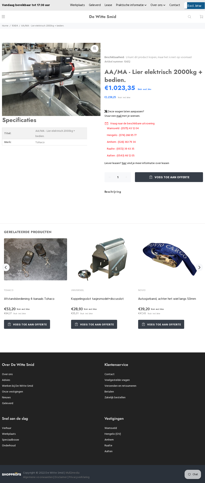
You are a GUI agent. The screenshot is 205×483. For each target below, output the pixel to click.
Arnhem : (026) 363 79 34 (121, 142)
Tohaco (8, 290)
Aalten (109, 451)
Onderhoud (9, 445)
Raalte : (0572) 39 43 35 (120, 149)
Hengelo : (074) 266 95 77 (122, 135)
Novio (142, 290)
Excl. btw (194, 6)
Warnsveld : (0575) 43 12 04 (123, 128)
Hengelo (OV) (113, 434)
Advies (6, 380)
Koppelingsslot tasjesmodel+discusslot (97, 299)
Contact (174, 5)
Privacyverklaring (79, 477)
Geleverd (95, 5)
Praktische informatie (130, 5)
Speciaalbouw (10, 440)
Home (5, 26)
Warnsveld (111, 428)
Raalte (108, 445)
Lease (108, 5)
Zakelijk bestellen (115, 397)
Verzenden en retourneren (120, 386)
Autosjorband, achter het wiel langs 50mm (167, 299)
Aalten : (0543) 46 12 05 (121, 155)
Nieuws (6, 397)
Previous (6, 267)
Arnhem (109, 440)
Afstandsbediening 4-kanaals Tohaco (29, 299)
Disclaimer (61, 477)
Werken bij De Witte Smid (17, 386)
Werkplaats (77, 5)
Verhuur (6, 428)
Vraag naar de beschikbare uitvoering (132, 123)
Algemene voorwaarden (38, 477)
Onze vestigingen (12, 391)
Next (199, 267)
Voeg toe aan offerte (171, 177)
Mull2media (72, 473)
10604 (15, 26)
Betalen (109, 391)
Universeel (77, 290)
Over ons (157, 5)
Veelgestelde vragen (117, 380)
